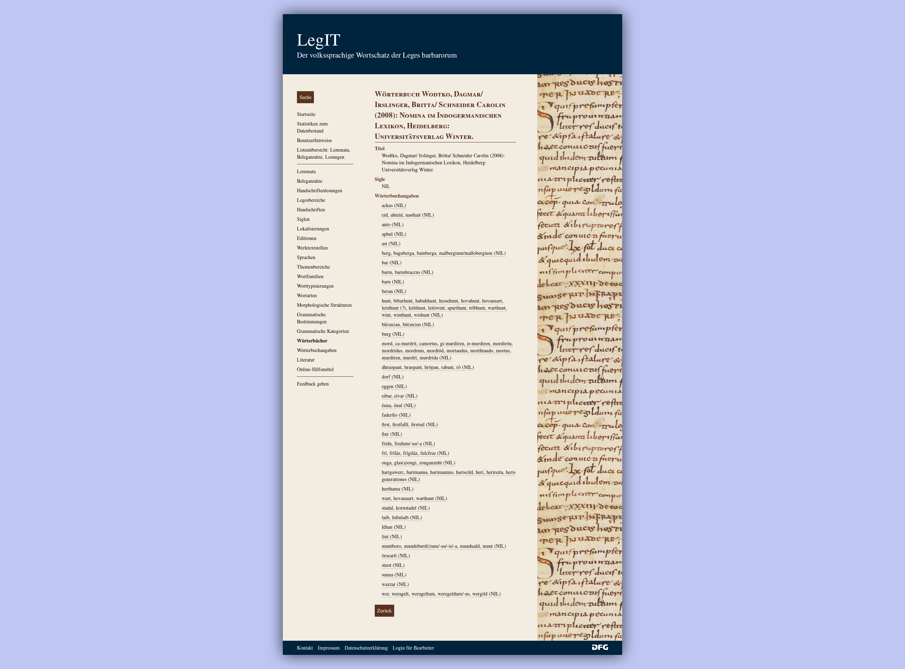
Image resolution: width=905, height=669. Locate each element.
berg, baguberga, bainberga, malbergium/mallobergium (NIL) (444, 253)
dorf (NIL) (393, 376)
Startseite (306, 114)
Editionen (306, 238)
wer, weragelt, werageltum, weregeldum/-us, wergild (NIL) (441, 593)
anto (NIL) (393, 224)
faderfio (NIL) (396, 414)
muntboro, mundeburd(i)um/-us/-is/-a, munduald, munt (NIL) (444, 545)
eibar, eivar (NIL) (400, 395)
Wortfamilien (310, 276)
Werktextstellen (312, 247)
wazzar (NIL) (395, 584)
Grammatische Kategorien (323, 331)
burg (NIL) (393, 333)
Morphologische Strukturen (324, 304)
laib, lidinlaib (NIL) (402, 517)
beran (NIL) (394, 291)
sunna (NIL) (394, 574)
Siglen (303, 219)
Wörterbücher (312, 340)
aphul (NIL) (394, 233)
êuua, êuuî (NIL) (399, 405)
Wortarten (307, 295)
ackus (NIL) (394, 205)
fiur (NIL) (392, 433)
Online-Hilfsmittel (315, 369)
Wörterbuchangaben (317, 350)
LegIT (318, 39)
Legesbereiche (311, 199)
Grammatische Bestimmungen (312, 318)
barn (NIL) (393, 281)
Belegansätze (309, 180)
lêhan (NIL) (394, 526)
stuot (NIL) (393, 565)
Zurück (384, 610)
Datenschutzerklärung (366, 647)
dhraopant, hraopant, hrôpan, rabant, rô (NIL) (428, 367)
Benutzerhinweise (314, 140)
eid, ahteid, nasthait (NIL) (408, 214)
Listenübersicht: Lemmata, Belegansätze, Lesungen (323, 153)
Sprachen (306, 257)
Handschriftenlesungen (319, 190)
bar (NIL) (392, 262)
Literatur (306, 359)
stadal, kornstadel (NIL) (406, 507)
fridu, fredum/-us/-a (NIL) (408, 443)
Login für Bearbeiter (413, 647)
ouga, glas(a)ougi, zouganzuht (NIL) (418, 462)
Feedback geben (313, 383)
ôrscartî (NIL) (396, 555)
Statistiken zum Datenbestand (312, 127)
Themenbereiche (313, 266)
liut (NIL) (392, 536)
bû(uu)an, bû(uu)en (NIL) (408, 324)
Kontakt (305, 647)
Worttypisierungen (315, 285)
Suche (305, 97)
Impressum (329, 647)
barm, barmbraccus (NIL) (407, 272)
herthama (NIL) (398, 488)
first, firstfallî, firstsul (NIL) (410, 424)
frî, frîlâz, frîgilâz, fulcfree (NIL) (415, 453)
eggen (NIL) (394, 386)
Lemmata (306, 171)
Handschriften (311, 209)
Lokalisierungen (313, 228)
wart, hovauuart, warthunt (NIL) (414, 498)
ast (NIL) (391, 243)
